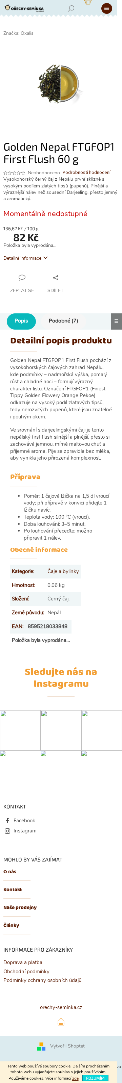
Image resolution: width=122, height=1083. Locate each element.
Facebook (24, 820)
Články (11, 925)
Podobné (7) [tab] (63, 321)
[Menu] (107, 8)
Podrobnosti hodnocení (86, 173)
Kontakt (12, 890)
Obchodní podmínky (26, 971)
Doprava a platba (22, 962)
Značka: (18, 33)
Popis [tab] (21, 321)
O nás (9, 872)
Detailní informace (22, 258)
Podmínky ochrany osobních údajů (42, 980)
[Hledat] (71, 8)
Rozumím (95, 1078)
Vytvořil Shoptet (67, 1046)
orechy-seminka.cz (61, 1007)
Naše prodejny (20, 907)
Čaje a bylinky (63, 571)
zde (75, 1078)
